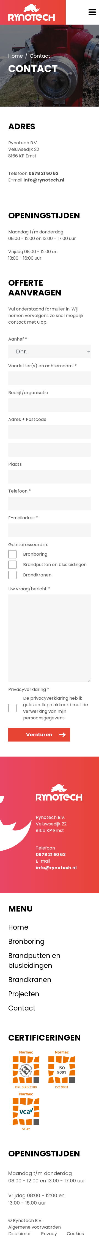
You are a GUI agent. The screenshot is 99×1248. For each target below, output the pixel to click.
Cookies (75, 1234)
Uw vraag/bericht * (29, 589)
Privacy (49, 1234)
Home (15, 55)
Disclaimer (19, 1234)
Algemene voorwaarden (34, 1227)
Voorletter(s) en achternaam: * (42, 366)
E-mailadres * (23, 518)
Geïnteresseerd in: (28, 544)
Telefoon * (19, 491)
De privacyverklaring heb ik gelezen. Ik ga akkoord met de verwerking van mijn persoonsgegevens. (55, 708)
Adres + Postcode (27, 419)
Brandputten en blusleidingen (55, 564)
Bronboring (35, 554)
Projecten (23, 993)
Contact (21, 1008)
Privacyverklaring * (28, 689)
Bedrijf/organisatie (28, 392)
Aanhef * (17, 339)
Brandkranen (37, 575)
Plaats (15, 464)
